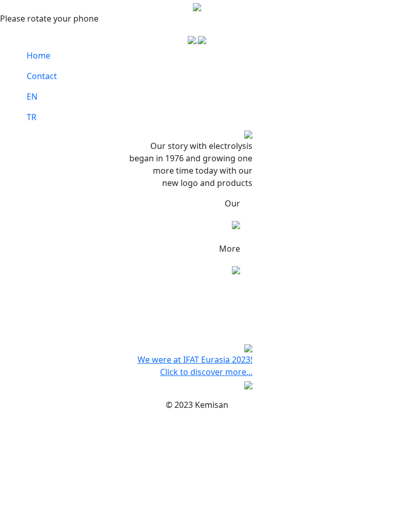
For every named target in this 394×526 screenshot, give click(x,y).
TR (31, 117)
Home (38, 55)
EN (32, 96)
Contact (42, 76)
